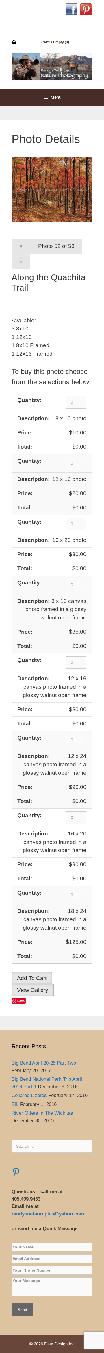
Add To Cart (32, 978)
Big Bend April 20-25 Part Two (44, 1063)
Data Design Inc (59, 1343)
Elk (15, 1104)
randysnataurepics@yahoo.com (49, 1214)
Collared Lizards (29, 1095)
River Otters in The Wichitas (42, 1113)
